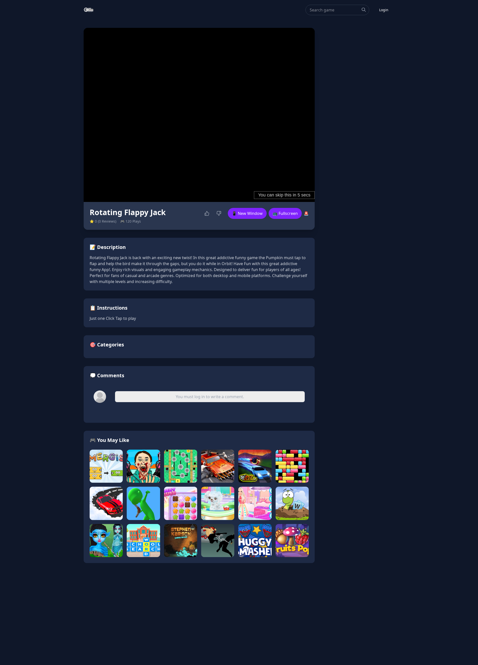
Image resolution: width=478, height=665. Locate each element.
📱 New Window (247, 213)
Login (383, 9)
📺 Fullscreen (285, 213)
